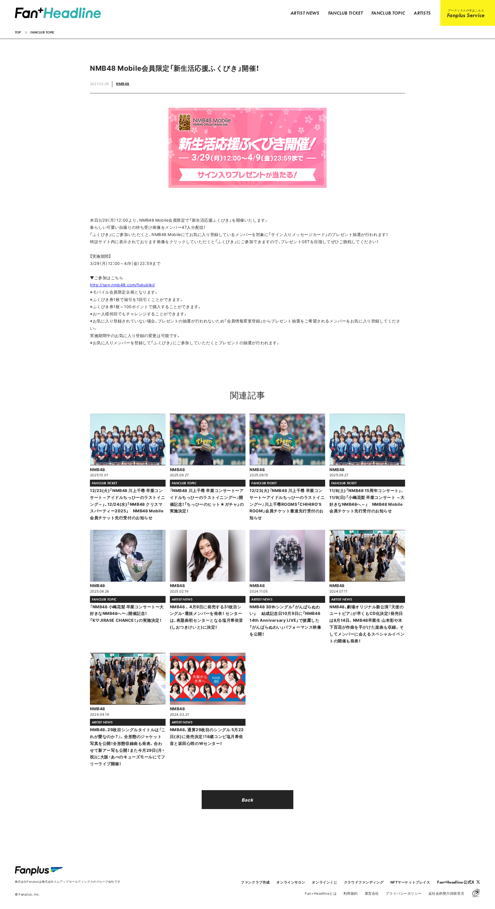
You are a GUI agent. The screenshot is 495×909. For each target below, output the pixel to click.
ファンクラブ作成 (255, 882)
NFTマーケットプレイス (410, 882)
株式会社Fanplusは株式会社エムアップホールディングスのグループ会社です (67, 881)
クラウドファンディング (364, 882)
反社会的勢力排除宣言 (447, 893)
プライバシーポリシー (404, 893)
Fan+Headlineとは (321, 893)
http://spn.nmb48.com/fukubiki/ (122, 285)
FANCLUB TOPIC (42, 32)
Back (247, 799)
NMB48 (122, 83)
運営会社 (372, 893)
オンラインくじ (324, 882)
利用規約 (350, 893)
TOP (18, 32)
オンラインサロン (290, 882)
